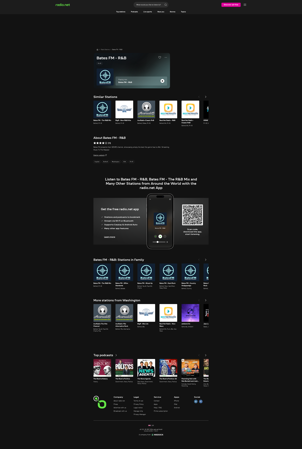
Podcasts (134, 12)
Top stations (120, 12)
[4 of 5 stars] (103, 143)
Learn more (109, 237)
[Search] (165, 4)
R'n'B (99, 63)
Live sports (147, 12)
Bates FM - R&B (125, 82)
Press (116, 404)
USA (124, 162)
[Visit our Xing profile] (201, 401)
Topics (183, 12)
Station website (99, 155)
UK (152, 425)
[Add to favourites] (160, 57)
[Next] (206, 96)
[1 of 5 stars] (94, 143)
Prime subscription (161, 411)
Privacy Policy (139, 404)
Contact (156, 401)
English (97, 162)
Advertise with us (120, 408)
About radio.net (119, 401)
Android (177, 408)
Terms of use (138, 401)
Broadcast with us (120, 411)
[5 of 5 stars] (106, 143)
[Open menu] (244, 4)
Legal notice (138, 408)
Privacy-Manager (140, 414)
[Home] (97, 49)
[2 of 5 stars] (97, 143)
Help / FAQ (158, 408)
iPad (175, 404)
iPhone (176, 401)
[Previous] (199, 96)
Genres (172, 12)
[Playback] (162, 81)
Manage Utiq (138, 411)
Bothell (105, 162)
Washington (116, 162)
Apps (155, 404)
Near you (160, 12)
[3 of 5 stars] (100, 143)
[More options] (165, 57)
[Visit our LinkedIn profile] (196, 401)
